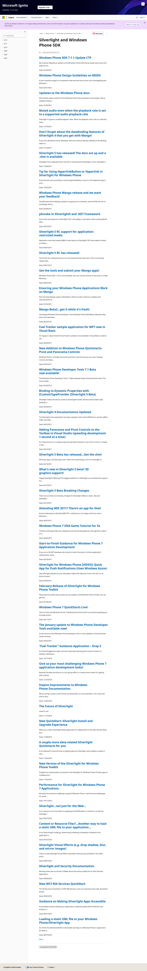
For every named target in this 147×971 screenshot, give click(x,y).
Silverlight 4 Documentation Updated (65, 412)
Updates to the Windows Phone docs (64, 93)
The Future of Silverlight (56, 706)
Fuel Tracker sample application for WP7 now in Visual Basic (72, 328)
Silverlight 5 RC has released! (59, 253)
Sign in (142, 17)
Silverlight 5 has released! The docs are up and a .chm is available (72, 155)
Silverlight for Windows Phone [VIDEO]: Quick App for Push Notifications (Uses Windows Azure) (73, 566)
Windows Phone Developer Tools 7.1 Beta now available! (67, 371)
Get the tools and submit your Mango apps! (69, 270)
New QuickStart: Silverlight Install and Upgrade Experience (66, 722)
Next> (41, 939)
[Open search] (137, 17)
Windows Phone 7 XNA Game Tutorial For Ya (69, 526)
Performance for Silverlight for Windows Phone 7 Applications (72, 786)
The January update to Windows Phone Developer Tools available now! (73, 626)
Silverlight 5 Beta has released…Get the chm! (70, 454)
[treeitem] (13, 40)
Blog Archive (50, 33)
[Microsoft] (3, 17)
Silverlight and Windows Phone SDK (69, 33)
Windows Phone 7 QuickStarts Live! (63, 607)
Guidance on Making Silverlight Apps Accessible (72, 901)
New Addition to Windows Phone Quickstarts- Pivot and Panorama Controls (70, 350)
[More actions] (106, 33)
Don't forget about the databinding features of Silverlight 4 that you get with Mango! (71, 133)
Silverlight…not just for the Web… (62, 806)
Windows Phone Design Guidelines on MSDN (70, 75)
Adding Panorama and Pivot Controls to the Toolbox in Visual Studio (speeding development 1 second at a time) (72, 433)
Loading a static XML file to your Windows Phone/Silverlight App (68, 920)
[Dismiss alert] (143, 4)
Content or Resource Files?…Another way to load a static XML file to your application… (72, 825)
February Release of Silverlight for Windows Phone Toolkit (69, 587)
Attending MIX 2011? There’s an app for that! (70, 508)
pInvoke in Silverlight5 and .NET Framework (69, 214)
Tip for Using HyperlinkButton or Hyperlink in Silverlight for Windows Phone (71, 173)
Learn (41, 33)
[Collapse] (25, 31)
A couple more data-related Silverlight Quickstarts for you (65, 744)
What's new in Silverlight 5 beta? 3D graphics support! (64, 471)
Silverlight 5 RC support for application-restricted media (66, 233)
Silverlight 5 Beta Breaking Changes (64, 490)
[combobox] (13, 35)
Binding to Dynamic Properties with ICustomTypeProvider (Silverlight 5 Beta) (67, 392)
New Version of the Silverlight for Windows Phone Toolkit (69, 765)
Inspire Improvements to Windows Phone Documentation (63, 686)
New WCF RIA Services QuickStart (62, 884)
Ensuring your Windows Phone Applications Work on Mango (73, 290)
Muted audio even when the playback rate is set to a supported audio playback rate (72, 112)
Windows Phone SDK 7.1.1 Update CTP (65, 58)
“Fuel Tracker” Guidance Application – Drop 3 (70, 646)
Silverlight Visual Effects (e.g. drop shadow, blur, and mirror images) (72, 846)
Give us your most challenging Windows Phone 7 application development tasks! (72, 665)
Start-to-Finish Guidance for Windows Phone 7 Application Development (71, 545)
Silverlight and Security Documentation (66, 866)
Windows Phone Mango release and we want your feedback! (70, 194)
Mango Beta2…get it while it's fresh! (64, 309)
